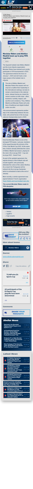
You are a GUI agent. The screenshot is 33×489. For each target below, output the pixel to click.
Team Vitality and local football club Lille (16, 181)
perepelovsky (7, 38)
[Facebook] (7, 266)
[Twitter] (4, 266)
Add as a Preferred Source (16, 42)
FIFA (6, 61)
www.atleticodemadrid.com (13, 257)
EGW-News (6, 14)
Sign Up (16, 206)
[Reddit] (10, 266)
